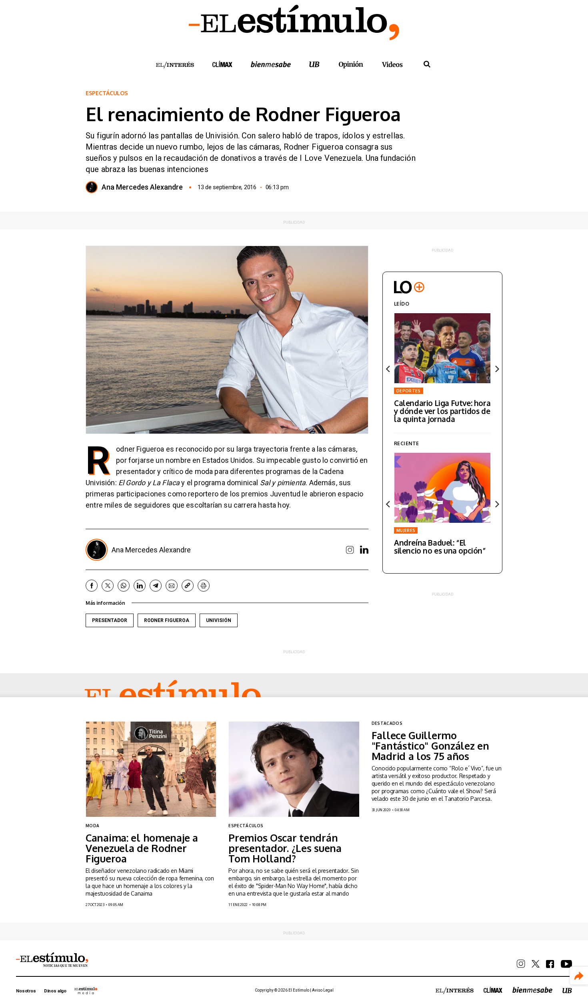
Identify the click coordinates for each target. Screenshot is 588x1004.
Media (86, 990)
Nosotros (26, 991)
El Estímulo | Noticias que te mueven (52, 960)
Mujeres (405, 530)
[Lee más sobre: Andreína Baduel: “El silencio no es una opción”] (442, 488)
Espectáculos (107, 93)
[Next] (496, 368)
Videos (392, 64)
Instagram (350, 550)
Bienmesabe (271, 64)
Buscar (426, 64)
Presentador (109, 620)
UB (314, 64)
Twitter (108, 586)
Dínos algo (55, 991)
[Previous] (388, 368)
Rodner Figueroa (166, 620)
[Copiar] (188, 586)
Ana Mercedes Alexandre (142, 187)
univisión (218, 620)
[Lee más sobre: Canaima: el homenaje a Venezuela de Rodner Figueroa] (151, 769)
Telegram (156, 586)
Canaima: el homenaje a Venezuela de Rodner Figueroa (142, 848)
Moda (92, 826)
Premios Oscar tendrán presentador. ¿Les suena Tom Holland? (284, 848)
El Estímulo (173, 696)
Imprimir (204, 586)
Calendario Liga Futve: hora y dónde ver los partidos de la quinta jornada (442, 411)
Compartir (579, 976)
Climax (222, 64)
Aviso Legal (323, 990)
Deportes (408, 390)
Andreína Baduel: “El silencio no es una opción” (440, 546)
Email (172, 586)
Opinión (351, 64)
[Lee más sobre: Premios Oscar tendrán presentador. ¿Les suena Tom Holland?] (294, 769)
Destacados (387, 723)
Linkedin (364, 550)
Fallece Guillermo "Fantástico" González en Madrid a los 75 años (430, 745)
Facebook (92, 586)
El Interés (175, 65)
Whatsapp (124, 586)
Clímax (493, 990)
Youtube (566, 964)
